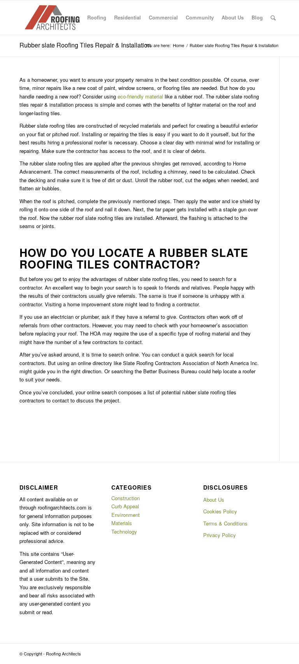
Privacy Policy (219, 535)
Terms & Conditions (225, 523)
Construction (125, 498)
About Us (213, 499)
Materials (121, 523)
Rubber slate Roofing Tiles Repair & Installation (85, 44)
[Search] (273, 17)
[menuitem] (96, 17)
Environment (125, 514)
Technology (124, 531)
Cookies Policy (220, 511)
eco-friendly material (140, 96)
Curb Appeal (125, 506)
